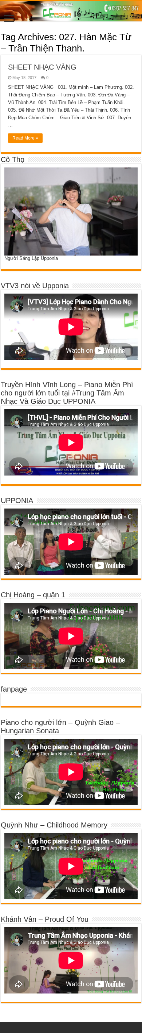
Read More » (25, 138)
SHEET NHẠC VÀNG (42, 67)
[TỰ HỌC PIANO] (71, 11)
